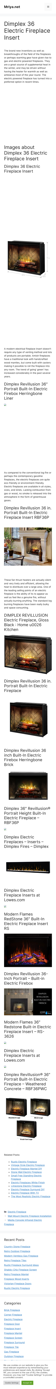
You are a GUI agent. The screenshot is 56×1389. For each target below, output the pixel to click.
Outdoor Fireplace (14, 1356)
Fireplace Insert (12, 1328)
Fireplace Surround (14, 1342)
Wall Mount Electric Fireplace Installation (30, 1216)
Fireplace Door (12, 1324)
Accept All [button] (27, 1383)
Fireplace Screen (13, 1338)
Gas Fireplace (11, 1351)
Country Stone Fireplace (17, 1246)
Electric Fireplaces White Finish (28, 1182)
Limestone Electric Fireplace (26, 1186)
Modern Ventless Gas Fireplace (21, 1256)
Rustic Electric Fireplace (24, 1161)
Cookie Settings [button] (11, 1383)
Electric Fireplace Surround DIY (28, 1189)
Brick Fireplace (12, 1310)
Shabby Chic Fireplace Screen (20, 1269)
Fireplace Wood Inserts (16, 1279)
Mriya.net (12, 7)
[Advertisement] (28, 115)
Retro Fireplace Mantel (16, 1274)
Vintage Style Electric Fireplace (28, 1165)
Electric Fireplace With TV (25, 1193)
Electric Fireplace (17, 1211)
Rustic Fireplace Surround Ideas (21, 1265)
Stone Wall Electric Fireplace (26, 1172)
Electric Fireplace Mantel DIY (26, 1168)
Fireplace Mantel (13, 1333)
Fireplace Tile (11, 1347)
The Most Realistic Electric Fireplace (30, 1196)
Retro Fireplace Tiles (15, 1260)
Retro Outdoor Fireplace (17, 1251)
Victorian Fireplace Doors (17, 1283)
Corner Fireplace (13, 1314)
